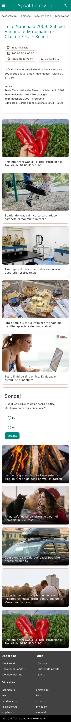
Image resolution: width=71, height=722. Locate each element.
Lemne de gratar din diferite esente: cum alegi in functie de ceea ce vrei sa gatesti (33, 477)
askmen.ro (8, 689)
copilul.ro (7, 712)
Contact (42, 663)
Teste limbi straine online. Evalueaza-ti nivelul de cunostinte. (31, 378)
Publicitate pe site (48, 668)
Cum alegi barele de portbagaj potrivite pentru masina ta (32, 559)
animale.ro (42, 689)
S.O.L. (41, 674)
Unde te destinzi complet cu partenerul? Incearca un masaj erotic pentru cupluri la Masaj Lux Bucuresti (33, 598)
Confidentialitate (12, 674)
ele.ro (5, 695)
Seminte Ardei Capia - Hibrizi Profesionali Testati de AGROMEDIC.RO (34, 163)
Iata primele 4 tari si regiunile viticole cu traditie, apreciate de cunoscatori (33, 324)
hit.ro (39, 695)
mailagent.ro (9, 706)
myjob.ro (41, 706)
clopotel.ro (42, 712)
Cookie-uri (8, 663)
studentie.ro (9, 701)
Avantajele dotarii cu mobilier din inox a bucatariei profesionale (32, 270)
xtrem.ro (41, 701)
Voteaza (12, 435)
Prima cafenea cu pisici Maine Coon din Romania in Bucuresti (32, 518)
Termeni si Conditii (13, 668)
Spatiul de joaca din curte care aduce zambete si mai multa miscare (31, 217)
